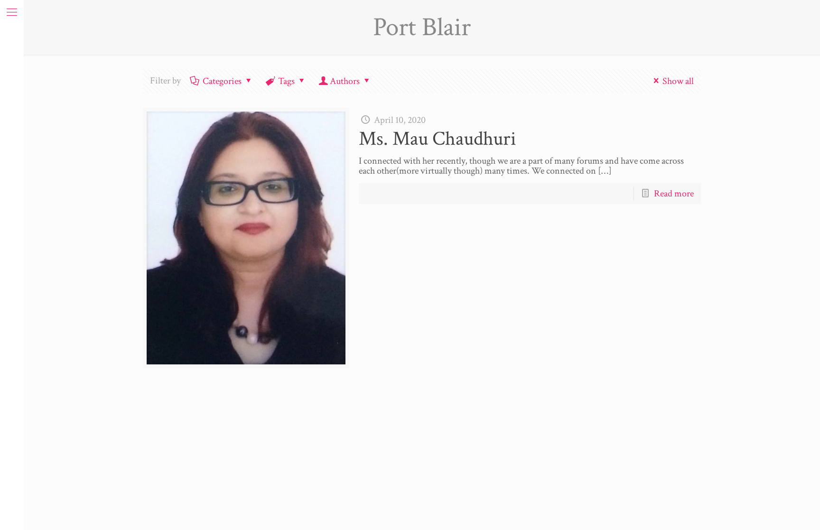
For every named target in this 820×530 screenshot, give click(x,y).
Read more (674, 193)
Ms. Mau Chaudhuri (437, 139)
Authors (345, 81)
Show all (678, 81)
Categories (222, 81)
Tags (286, 81)
